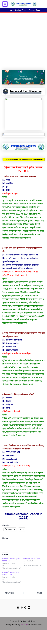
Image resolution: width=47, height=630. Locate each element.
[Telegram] (25, 607)
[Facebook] (18, 607)
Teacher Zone (34, 10)
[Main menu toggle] (5, 4)
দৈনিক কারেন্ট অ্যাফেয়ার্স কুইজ (32, 558)
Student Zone (21, 10)
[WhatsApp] (22, 607)
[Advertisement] (23, 37)
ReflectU (24, 625)
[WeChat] (29, 607)
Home (9, 10)
